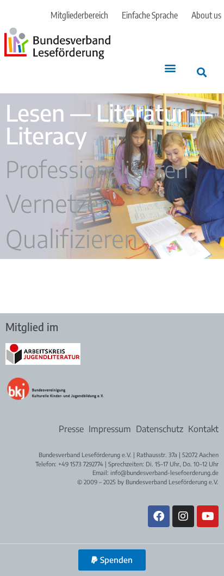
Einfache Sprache (150, 15)
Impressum (110, 428)
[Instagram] (183, 516)
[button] (170, 68)
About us (206, 15)
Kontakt (203, 428)
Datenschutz (159, 428)
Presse (71, 428)
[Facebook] (159, 516)
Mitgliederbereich (79, 15)
